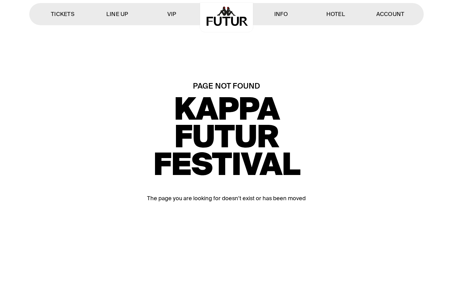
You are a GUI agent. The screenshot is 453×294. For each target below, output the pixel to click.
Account (390, 14)
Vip (172, 14)
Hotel (335, 14)
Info (281, 14)
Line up (117, 14)
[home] (226, 17)
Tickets (63, 14)
